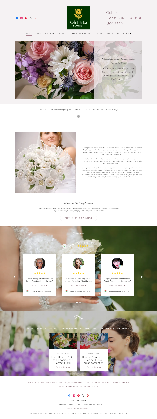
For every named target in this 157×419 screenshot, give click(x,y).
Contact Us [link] (112, 34)
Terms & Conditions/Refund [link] (70, 386)
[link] (17, 18)
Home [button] (30, 382)
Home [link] (29, 34)
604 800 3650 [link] (72, 408)
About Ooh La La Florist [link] (47, 328)
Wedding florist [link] (123, 328)
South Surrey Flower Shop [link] (71, 328)
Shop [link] (38, 34)
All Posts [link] (30, 328)
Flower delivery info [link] (103, 382)
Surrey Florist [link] (90, 328)
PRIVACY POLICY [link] (91, 386)
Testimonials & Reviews (79, 218)
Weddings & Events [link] (56, 34)
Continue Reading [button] (63, 367)
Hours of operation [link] (121, 382)
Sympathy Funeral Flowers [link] (86, 34)
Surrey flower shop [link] (106, 328)
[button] (135, 18)
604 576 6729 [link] (85, 408)
